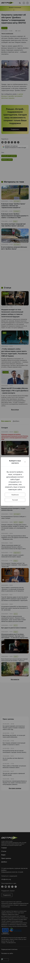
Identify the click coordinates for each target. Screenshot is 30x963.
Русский (15, 500)
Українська (15, 495)
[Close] (25, 462)
